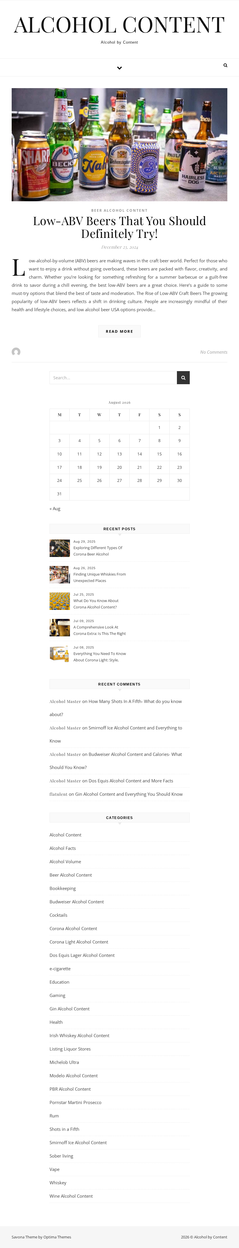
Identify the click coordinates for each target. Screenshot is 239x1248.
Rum (54, 1116)
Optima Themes (57, 1237)
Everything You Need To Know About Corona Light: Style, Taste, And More (99, 657)
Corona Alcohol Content (73, 928)
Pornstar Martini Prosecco (75, 1102)
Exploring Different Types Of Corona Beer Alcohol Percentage (97, 551)
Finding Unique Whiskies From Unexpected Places (99, 577)
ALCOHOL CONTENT (119, 24)
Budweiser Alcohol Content (77, 902)
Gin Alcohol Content (69, 1009)
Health (56, 1022)
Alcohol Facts (63, 848)
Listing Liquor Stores (70, 1049)
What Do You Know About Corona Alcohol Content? (96, 604)
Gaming (57, 995)
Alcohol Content (65, 835)
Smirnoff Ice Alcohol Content (78, 1142)
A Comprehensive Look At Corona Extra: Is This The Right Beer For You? (99, 630)
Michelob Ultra (64, 1062)
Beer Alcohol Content (119, 210)
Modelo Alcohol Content (74, 1075)
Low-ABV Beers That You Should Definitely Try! (119, 227)
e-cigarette (60, 968)
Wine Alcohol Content (71, 1196)
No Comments (213, 352)
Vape (54, 1169)
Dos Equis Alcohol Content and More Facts (131, 781)
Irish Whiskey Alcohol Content (79, 1035)
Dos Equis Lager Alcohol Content (82, 955)
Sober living (61, 1156)
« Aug (55, 508)
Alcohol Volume (65, 861)
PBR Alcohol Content (70, 1089)
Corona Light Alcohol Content (79, 942)
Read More (119, 331)
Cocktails (58, 915)
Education (59, 982)
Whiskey (58, 1182)
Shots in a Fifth (64, 1129)
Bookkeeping (63, 888)
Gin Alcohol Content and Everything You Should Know (129, 794)
